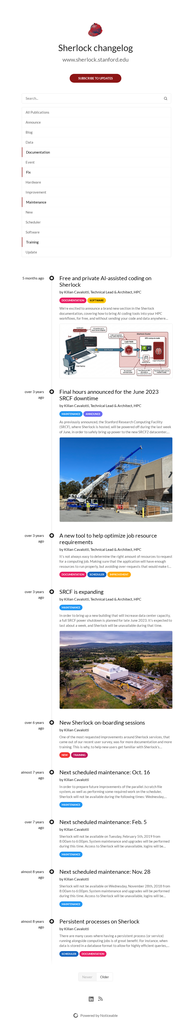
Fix (28, 172)
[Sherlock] (95, 30)
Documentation (38, 152)
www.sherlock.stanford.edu (95, 59)
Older (104, 977)
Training (32, 242)
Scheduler (33, 222)
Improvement (36, 192)
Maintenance (36, 202)
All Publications (37, 112)
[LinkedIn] (93, 998)
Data (29, 142)
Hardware (33, 182)
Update (31, 252)
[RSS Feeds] (100, 998)
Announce (33, 122)
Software (33, 232)
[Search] (165, 98)
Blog (29, 132)
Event (30, 162)
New (29, 212)
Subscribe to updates (95, 78)
